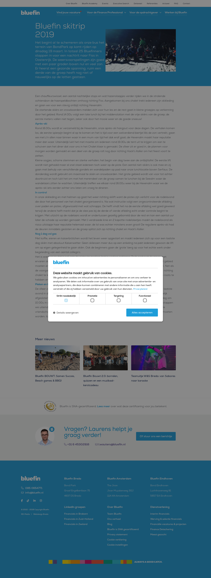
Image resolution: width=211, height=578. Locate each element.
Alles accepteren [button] (142, 312)
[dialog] (105, 289)
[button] (66, 312)
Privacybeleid (140, 289)
